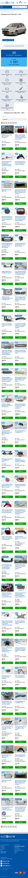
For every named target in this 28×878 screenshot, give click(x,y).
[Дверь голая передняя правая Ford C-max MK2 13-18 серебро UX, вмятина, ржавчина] (7, 345)
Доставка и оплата (5, 844)
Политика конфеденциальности (7, 868)
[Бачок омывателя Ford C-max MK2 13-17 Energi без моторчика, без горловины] (20, 504)
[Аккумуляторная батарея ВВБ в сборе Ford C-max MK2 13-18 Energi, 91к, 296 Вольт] (20, 775)
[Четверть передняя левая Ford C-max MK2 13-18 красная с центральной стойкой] (7, 587)
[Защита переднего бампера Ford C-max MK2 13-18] (20, 531)
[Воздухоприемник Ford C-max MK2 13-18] (20, 696)
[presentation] (3, 29)
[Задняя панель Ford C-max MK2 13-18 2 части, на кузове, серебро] (7, 696)
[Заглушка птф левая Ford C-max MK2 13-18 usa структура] (7, 721)
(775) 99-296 (6, 863)
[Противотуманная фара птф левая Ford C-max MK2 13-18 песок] (20, 238)
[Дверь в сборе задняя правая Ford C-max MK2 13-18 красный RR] (7, 531)
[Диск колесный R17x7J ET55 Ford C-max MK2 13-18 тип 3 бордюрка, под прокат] (7, 211)
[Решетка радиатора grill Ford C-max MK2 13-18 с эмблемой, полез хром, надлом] (20, 291)
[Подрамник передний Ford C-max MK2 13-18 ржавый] (20, 615)
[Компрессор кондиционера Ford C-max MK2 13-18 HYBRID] (20, 453)
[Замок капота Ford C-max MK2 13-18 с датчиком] (7, 670)
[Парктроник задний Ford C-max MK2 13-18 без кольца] (20, 721)
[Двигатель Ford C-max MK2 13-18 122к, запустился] (7, 129)
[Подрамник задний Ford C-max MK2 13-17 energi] (7, 453)
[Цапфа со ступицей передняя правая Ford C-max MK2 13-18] (7, 399)
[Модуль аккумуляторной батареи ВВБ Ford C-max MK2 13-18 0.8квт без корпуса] (20, 372)
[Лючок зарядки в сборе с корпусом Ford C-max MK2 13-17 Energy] (7, 479)
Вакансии (3, 848)
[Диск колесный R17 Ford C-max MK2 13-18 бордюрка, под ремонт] (7, 802)
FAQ (1, 850)
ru (24, 2)
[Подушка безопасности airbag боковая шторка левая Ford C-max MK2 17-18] (20, 642)
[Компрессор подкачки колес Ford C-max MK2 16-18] (7, 318)
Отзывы (2, 847)
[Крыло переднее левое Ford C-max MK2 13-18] (20, 749)
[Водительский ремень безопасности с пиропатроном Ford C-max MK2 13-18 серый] (7, 156)
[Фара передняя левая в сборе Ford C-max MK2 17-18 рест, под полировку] (20, 399)
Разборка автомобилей (19, 846)
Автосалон (16, 847)
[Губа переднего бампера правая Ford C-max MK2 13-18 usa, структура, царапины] (20, 318)
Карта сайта (3, 852)
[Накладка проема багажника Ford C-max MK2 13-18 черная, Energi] (7, 425)
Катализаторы (17, 848)
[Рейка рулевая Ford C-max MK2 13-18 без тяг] (7, 266)
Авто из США (17, 844)
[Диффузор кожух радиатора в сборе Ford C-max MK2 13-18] (7, 291)
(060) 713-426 (6, 861)
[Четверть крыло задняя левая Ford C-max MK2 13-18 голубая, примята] (20, 559)
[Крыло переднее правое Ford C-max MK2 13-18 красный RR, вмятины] (7, 504)
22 (15, 122)
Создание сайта (4, 876)
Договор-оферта (4, 869)
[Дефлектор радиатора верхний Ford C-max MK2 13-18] (20, 345)
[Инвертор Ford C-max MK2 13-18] (7, 184)
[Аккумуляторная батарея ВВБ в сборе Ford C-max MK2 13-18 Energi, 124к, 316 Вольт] (20, 184)
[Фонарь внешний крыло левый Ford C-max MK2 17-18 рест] (20, 479)
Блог (15, 852)
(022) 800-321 (7, 865)
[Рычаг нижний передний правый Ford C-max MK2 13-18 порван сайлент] (20, 266)
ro (26, 2)
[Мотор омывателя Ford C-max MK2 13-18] (20, 425)
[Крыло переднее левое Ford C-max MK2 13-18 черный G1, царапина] (20, 156)
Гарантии (3, 846)
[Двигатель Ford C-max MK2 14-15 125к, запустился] (7, 749)
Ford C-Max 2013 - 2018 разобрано (14, 53)
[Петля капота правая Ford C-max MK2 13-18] (20, 670)
